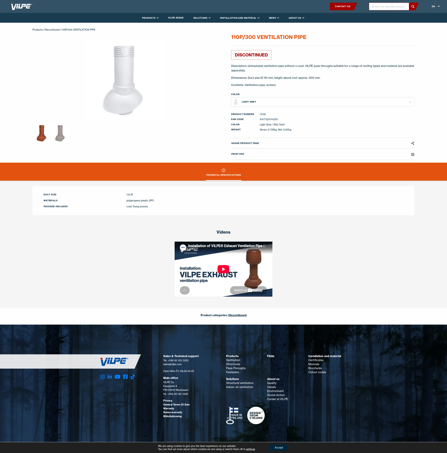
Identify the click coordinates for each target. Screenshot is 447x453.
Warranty (168, 408)
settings (250, 449)
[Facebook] (125, 376)
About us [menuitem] (295, 18)
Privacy (167, 400)
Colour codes (317, 372)
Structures (233, 364)
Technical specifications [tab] (223, 175)
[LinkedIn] (109, 376)
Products (232, 356)
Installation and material (324, 356)
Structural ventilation (240, 383)
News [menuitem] (272, 18)
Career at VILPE (277, 399)
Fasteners (232, 372)
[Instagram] (102, 376)
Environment (275, 391)
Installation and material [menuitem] (238, 18)
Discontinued (52, 29)
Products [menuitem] (149, 18)
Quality (271, 383)
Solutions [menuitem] (200, 18)
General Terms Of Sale (176, 404)
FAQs (270, 356)
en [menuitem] (433, 6)
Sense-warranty (172, 412)
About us (273, 379)
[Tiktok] (132, 376)
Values (271, 387)
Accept (279, 447)
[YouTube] (117, 376)
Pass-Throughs (236, 368)
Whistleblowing (172, 416)
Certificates (316, 360)
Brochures (315, 368)
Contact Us (342, 6)
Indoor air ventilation (239, 387)
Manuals (313, 364)
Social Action (276, 395)
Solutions (232, 379)
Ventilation (233, 360)
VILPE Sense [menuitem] (176, 17)
